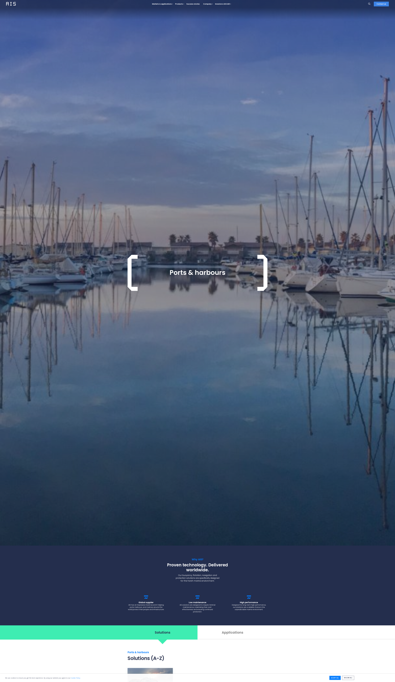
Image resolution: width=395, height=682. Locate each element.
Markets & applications (162, 4)
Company (207, 4)
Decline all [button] (348, 678)
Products (179, 4)
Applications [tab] (232, 632)
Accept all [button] (335, 678)
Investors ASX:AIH (222, 4)
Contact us (381, 4)
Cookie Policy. (76, 678)
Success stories (193, 4)
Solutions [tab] (162, 632)
